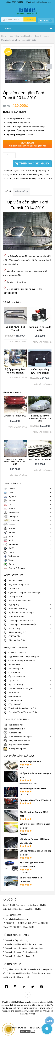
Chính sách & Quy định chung (15, 940)
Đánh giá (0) (21, 191)
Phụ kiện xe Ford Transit (40, 178)
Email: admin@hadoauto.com (38, 2)
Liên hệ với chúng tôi (17, 1028)
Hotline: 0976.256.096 (14, 2)
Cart (47, 20)
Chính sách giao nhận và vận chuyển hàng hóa (23, 948)
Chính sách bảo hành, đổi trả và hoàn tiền (20, 952)
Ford (37, 36)
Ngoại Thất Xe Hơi (22, 170)
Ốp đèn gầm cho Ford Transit (25, 130)
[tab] (8, 192)
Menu (8, 28)
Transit (46, 36)
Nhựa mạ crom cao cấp (26, 126)
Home (3, 36)
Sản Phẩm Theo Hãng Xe (21, 36)
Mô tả (8, 191)
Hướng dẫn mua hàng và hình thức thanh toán (22, 944)
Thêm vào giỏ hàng (34, 163)
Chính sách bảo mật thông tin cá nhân (19, 956)
